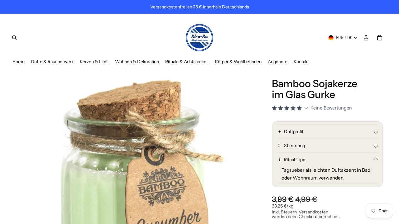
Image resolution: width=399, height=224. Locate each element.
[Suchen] (14, 37)
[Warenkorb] (380, 37)
